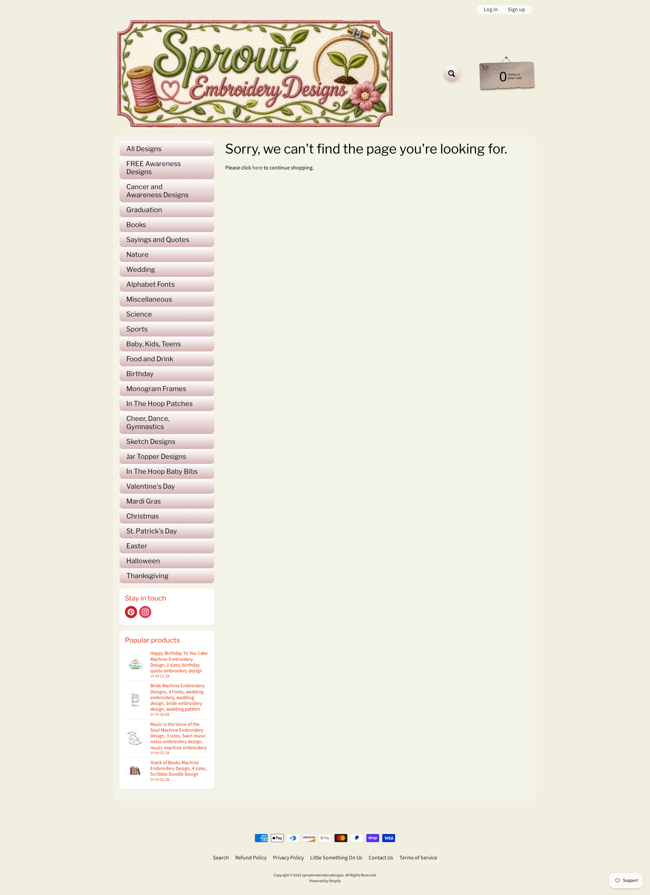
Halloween (143, 561)
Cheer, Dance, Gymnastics (148, 422)
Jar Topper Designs (156, 456)
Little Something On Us (336, 857)
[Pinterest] (131, 612)
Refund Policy (250, 857)
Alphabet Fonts (150, 284)
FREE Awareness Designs (153, 168)
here (257, 167)
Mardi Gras (143, 501)
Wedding (140, 269)
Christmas (142, 516)
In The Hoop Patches (159, 404)
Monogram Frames (156, 389)
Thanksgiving (147, 576)
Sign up (516, 9)
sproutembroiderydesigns (323, 875)
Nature (137, 254)
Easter (136, 546)
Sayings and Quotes (157, 240)
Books (136, 225)
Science (139, 314)
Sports (137, 329)
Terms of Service (418, 857)
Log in (491, 9)
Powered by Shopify (325, 880)
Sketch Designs (150, 442)
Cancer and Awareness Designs (157, 191)
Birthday (140, 374)
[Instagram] (145, 612)
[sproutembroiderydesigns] (255, 73)
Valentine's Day (150, 486)
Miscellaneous (149, 299)
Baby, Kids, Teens (153, 344)
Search (221, 857)
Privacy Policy (288, 857)
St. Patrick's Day (151, 531)
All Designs (143, 149)
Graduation (144, 210)
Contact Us (381, 857)
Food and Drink (149, 359)
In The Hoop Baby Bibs (162, 471)
